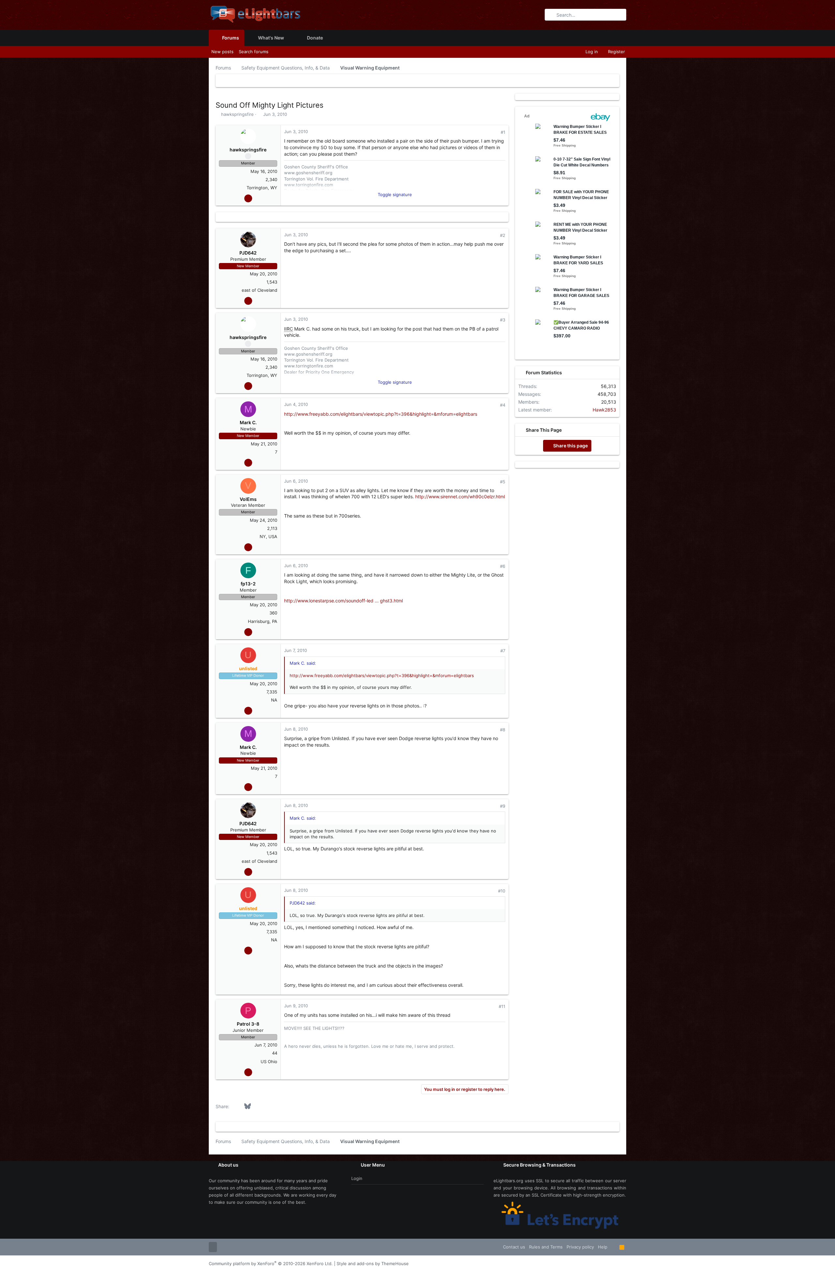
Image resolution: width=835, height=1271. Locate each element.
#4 (502, 405)
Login (356, 1178)
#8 (502, 729)
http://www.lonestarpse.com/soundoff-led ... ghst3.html (343, 600)
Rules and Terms (546, 1246)
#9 (502, 806)
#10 (501, 890)
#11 (502, 1006)
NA (274, 700)
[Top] (613, 1247)
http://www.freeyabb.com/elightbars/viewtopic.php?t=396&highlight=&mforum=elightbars (380, 414)
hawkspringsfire (237, 114)
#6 (502, 566)
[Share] (494, 132)
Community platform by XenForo (271, 1263)
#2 (502, 235)
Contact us (514, 1246)
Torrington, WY (262, 187)
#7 (502, 650)
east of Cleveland (259, 290)
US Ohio (269, 1061)
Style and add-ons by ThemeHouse (373, 1263)
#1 (503, 132)
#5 (502, 481)
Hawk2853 (604, 409)
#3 (502, 319)
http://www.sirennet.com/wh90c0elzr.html (460, 496)
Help (602, 1246)
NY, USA (268, 536)
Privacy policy (580, 1246)
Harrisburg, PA (262, 621)
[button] (289, 37)
